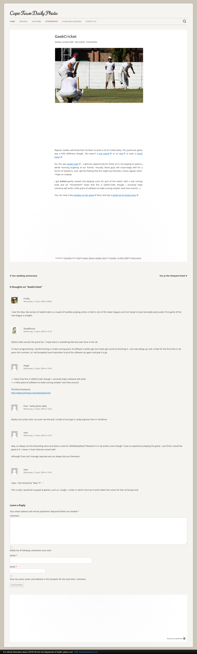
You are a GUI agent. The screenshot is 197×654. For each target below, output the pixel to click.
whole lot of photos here (124, 195)
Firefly (27, 298)
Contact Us (91, 21)
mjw (26, 432)
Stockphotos (51, 21)
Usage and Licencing (71, 21)
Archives (23, 21)
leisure (91, 258)
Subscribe (36, 21)
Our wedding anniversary (23, 275)
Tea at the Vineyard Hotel (173, 275)
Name (13, 555)
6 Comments (91, 41)
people (98, 258)
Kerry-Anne (80, 41)
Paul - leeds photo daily (35, 405)
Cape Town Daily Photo (34, 13)
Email (13, 566)
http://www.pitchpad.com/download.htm (31, 392)
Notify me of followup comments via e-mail (30, 550)
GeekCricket (72, 164)
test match (104, 153)
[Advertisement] (99, 124)
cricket (85, 258)
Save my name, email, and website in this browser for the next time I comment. (48, 579)
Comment (14, 515)
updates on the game (84, 195)
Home (12, 21)
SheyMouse (29, 328)
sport (104, 258)
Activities (68, 258)
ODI (121, 153)
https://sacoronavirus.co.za (85, 652)
